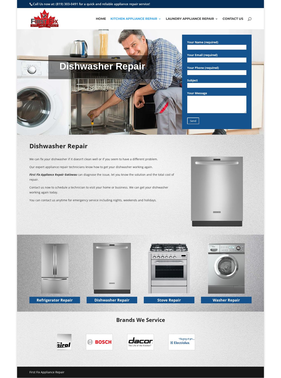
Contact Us (233, 19)
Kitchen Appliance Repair (133, 19)
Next (217, 343)
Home (101, 19)
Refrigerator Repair (55, 300)
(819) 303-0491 (67, 4)
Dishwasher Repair (111, 300)
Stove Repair (169, 300)
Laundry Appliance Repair (190, 19)
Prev (63, 343)
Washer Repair (226, 300)
